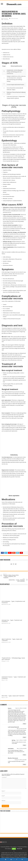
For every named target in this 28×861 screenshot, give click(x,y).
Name (3, 791)
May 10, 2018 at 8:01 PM (21, 728)
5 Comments (5, 19)
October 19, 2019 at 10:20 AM (20, 759)
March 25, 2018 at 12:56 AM (21, 708)
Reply (24, 723)
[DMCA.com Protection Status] (17, 848)
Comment (4, 777)
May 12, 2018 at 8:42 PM (21, 748)
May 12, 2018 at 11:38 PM (21, 740)
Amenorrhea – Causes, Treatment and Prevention (17, 580)
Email (3, 795)
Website (3, 800)
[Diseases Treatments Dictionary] (14, 3)
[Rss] (14, 851)
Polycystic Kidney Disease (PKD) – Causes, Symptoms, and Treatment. (11, 576)
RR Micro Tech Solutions (11, 846)
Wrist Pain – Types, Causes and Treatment (13, 695)
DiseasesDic (5, 18)
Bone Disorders (15, 18)
